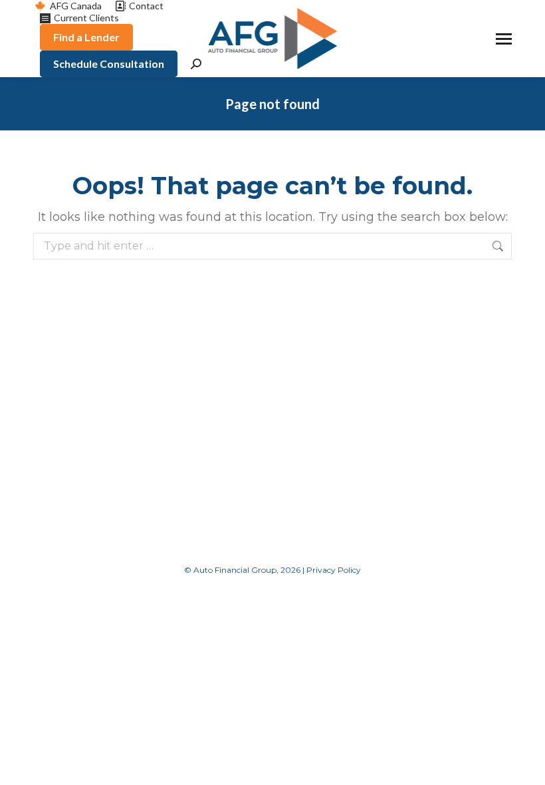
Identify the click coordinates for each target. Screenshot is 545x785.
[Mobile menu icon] (504, 39)
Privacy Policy (333, 570)
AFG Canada (76, 5)
